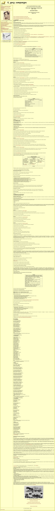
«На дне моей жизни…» (40, 34)
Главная (2, 5)
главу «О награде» (22, 138)
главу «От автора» (22, 62)
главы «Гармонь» (25, 210)
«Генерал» (25, 164)
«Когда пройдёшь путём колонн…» (45, 36)
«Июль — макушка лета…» (34, 34)
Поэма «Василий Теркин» (29, 444)
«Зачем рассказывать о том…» (34, 36)
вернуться (37, 465)
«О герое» (40, 162)
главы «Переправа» (30, 84)
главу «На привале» (22, 71)
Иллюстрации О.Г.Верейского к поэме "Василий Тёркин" (4, 25)
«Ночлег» (51, 36)
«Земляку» (39, 36)
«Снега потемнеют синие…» (27, 34)
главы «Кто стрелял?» (25, 223)
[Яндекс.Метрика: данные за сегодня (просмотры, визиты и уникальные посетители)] (3, 509)
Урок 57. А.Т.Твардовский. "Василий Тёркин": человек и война (20, 16)
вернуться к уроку (16, 434)
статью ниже (39, 46)
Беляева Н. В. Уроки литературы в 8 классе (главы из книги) (34, 503)
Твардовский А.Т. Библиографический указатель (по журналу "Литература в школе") (5, 28)
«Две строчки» (28, 36)
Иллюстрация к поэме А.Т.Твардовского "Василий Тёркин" (34, 499)
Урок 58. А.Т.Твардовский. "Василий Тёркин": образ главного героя (21, 17)
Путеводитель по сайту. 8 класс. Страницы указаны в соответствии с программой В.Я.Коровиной (6, 7)
